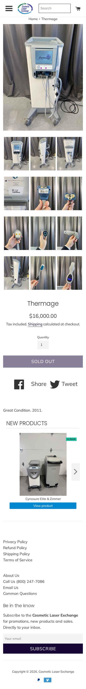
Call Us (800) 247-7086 (23, 581)
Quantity (43, 337)
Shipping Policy (16, 553)
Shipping (35, 324)
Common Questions (20, 593)
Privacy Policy (15, 541)
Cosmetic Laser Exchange (56, 672)
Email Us (10, 587)
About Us (11, 575)
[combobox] (55, 8)
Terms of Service (17, 560)
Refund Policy (15, 547)
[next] (75, 472)
